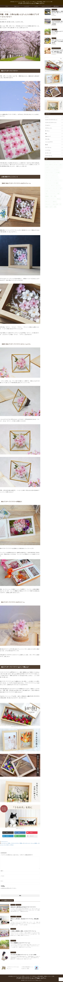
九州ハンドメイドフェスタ (50, 193)
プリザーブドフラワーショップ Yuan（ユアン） (31, 3)
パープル (55, 180)
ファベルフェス (48, 183)
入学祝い (9, 843)
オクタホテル (56, 169)
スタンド (47, 177)
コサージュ (47, 175)
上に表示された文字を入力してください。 (9, 888)
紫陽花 (46, 206)
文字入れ (11, 844)
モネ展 (46, 190)
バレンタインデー (48, 180)
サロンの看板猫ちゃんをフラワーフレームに (20, 942)
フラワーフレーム (4, 841)
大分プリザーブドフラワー (50, 198)
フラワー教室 (55, 183)
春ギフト (8, 844)
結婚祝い (36, 843)
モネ (60, 188)
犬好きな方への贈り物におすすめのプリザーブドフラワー (23, 907)
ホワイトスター (48, 188)
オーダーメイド (27, 843)
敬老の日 (54, 201)
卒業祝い (21, 843)
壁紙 (55, 196)
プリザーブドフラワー (15, 843)
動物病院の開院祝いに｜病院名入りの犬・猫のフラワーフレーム (57, 13)
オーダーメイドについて (46, 6)
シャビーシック (54, 175)
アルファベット (58, 167)
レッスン (36, 6)
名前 (2, 870)
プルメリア (58, 185)
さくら (5, 844)
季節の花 (58, 198)
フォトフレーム (4, 843)
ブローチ (52, 185)
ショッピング (26, 6)
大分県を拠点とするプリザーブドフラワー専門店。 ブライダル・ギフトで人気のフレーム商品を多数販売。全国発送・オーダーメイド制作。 (31, 976)
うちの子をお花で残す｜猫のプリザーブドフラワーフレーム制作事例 (57, 23)
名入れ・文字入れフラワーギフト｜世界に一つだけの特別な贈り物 (57, 41)
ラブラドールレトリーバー (54, 190)
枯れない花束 (55, 204)
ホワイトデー (55, 188)
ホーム (7, 6)
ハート (57, 177)
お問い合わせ (56, 6)
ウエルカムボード (48, 169)
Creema (54, 161)
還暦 (55, 206)
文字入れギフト (48, 204)
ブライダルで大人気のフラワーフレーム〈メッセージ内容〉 (23, 954)
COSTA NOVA (48, 161)
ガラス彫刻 (57, 172)
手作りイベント (48, 201)
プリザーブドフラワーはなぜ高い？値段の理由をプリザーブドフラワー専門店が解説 (57, 51)
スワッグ (52, 177)
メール (2, 875)
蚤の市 (51, 206)
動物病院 (47, 196)
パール (60, 180)
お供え (60, 164)
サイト (2, 881)
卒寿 (51, 196)
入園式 (58, 193)
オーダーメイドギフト (49, 172)
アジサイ (52, 167)
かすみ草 (47, 167)
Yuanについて (16, 6)
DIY (58, 161)
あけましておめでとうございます (51, 164)
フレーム (32, 843)
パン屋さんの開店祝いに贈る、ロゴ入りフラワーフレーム (23, 931)
